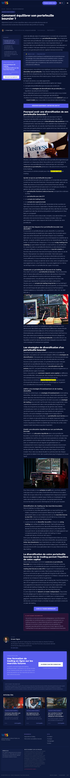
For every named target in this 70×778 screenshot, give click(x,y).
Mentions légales (53, 775)
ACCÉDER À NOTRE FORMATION (50, 664)
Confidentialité (62, 775)
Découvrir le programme (11, 77)
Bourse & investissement (11, 710)
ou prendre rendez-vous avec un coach (50, 668)
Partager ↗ (51, 30)
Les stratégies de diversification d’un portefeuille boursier (9, 47)
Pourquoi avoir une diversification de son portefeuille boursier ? (9, 42)
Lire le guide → (18, 723)
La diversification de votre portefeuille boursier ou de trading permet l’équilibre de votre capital (11, 54)
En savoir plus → (15, 647)
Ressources (8, 8)
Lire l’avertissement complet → (30, 769)
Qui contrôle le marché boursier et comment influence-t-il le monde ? (56, 714)
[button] (67, 3)
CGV (68, 775)
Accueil (3, 8)
